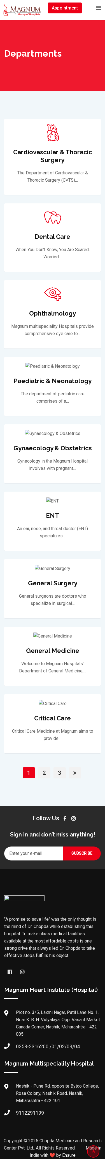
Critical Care (52, 718)
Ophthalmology (52, 313)
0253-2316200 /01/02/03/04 (48, 1046)
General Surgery (52, 583)
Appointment (65, 8)
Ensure (69, 1155)
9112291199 (30, 1113)
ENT (52, 515)
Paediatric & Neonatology (52, 380)
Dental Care (52, 236)
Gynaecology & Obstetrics (52, 448)
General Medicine (52, 650)
